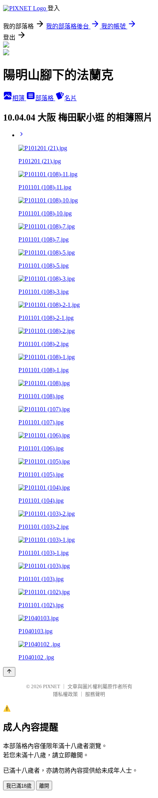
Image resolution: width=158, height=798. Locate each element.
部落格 (45, 98)
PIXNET (51, 686)
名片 (70, 98)
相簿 (19, 98)
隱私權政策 (65, 694)
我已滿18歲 (18, 786)
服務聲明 (95, 694)
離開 (44, 786)
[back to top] (9, 672)
